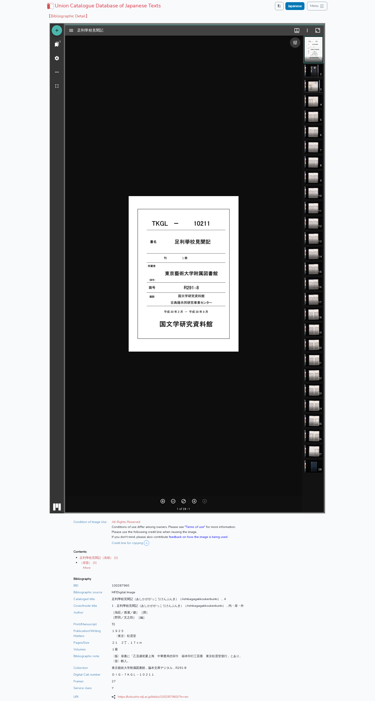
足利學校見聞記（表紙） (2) (99, 558)
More (86, 567)
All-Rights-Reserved (126, 522)
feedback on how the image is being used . (199, 537)
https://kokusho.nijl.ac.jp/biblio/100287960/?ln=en (153, 696)
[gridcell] (103, 5)
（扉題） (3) (88, 562)
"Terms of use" (195, 527)
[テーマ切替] (279, 6)
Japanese (295, 6)
